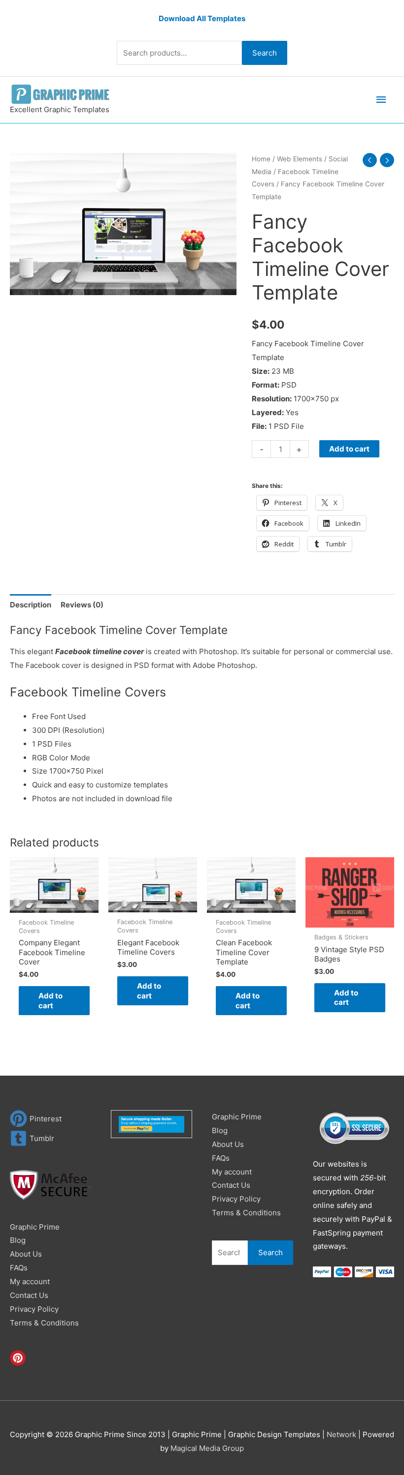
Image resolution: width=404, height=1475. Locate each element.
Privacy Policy (34, 1309)
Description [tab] (30, 604)
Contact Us (29, 1295)
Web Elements (299, 159)
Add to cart (349, 448)
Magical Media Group (207, 1448)
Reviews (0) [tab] (82, 604)
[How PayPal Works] (151, 1123)
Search (264, 53)
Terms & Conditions (44, 1322)
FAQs (19, 1267)
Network (341, 1434)
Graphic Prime (35, 1227)
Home (261, 159)
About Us (26, 1254)
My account (30, 1281)
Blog (18, 1240)
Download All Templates (202, 18)
